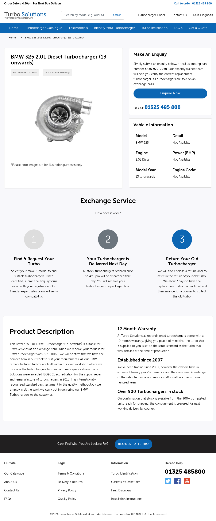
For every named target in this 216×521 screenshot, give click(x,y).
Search (117, 15)
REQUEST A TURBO (133, 444)
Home (12, 38)
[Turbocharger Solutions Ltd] (25, 15)
